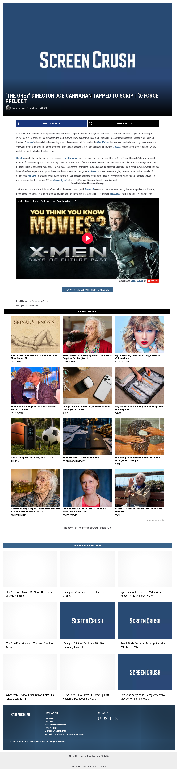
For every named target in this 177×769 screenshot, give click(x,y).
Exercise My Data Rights (55, 731)
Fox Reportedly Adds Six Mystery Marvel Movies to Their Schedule (143, 696)
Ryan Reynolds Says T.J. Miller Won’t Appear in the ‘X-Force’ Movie (141, 593)
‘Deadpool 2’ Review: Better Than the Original (83, 593)
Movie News (33, 306)
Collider (20, 158)
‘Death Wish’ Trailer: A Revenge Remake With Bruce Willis (142, 645)
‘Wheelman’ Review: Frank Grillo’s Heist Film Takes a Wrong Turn (30, 696)
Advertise (49, 722)
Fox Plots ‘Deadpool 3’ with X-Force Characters (87, 290)
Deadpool (89, 189)
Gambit (30, 142)
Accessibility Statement (55, 725)
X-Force (116, 146)
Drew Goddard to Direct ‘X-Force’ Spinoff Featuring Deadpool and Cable (86, 696)
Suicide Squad (59, 180)
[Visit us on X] (117, 718)
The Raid (32, 175)
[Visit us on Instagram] (101, 718)
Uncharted (92, 171)
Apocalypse (115, 193)
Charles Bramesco (18, 108)
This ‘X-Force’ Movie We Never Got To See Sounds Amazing (30, 593)
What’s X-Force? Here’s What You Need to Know (29, 645)
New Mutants (103, 142)
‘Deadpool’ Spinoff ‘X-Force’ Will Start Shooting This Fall (84, 645)
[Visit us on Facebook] (112, 718)
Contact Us (49, 719)
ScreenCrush (137, 280)
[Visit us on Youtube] (106, 718)
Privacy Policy (51, 728)
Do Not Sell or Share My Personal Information (64, 734)
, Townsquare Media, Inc (38, 741)
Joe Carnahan (70, 158)
